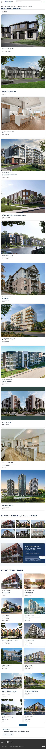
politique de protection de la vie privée (34, 560)
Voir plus (23, 725)
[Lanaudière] (23, 533)
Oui (5, 734)
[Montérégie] (23, 524)
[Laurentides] (38, 524)
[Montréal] (8, 524)
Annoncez (6, 746)
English (43, 746)
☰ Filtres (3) (4, 11)
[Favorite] (43, 16)
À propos (10, 746)
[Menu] (44, 2)
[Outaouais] (38, 533)
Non (11, 734)
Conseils (14, 746)
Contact (2, 746)
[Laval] (8, 533)
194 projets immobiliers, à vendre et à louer (19, 516)
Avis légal (18, 746)
